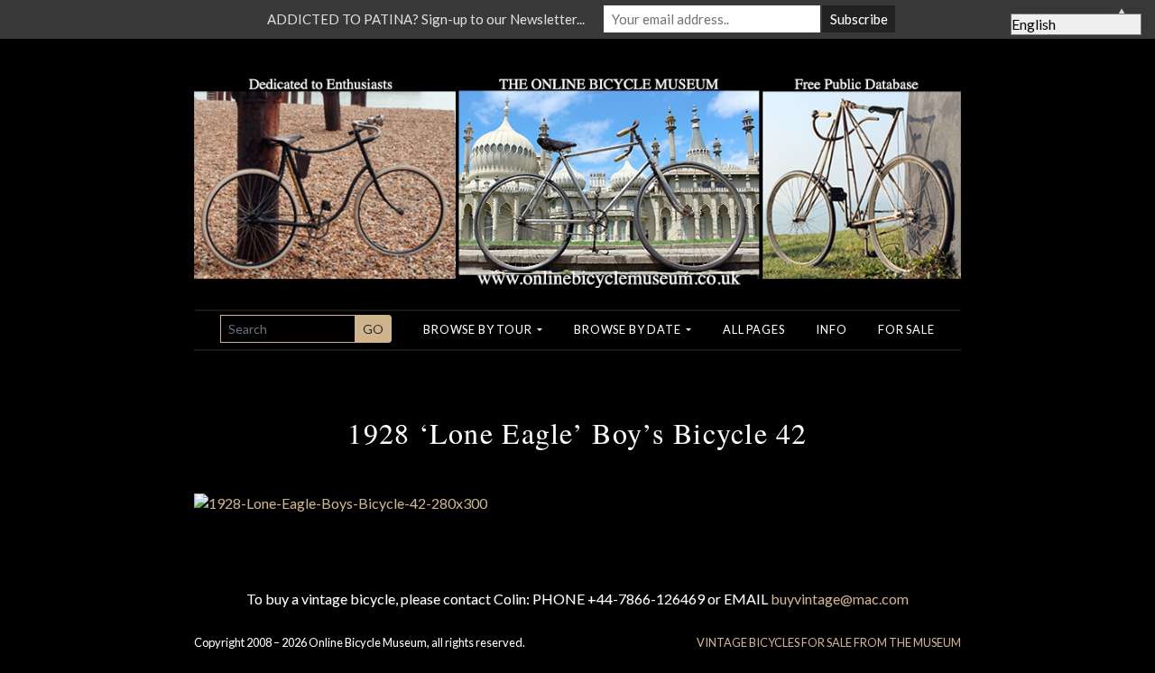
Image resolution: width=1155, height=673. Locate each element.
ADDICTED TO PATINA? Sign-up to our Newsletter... (426, 19)
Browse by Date (628, 329)
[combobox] (288, 329)
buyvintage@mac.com (840, 598)
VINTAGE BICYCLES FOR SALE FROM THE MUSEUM (829, 642)
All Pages (753, 329)
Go (373, 328)
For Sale (906, 329)
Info (831, 329)
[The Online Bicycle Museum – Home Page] (577, 161)
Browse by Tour (478, 329)
